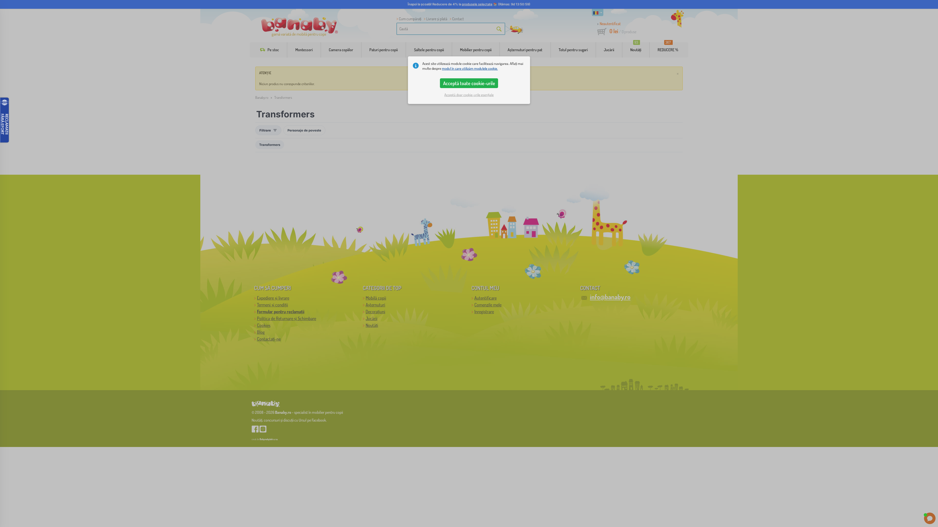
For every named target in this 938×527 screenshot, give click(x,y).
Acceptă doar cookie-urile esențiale (469, 94)
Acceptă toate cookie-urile (469, 83)
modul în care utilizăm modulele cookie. (470, 68)
